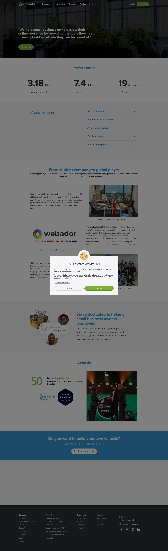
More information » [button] (62, 283)
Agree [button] (99, 288)
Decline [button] (69, 288)
